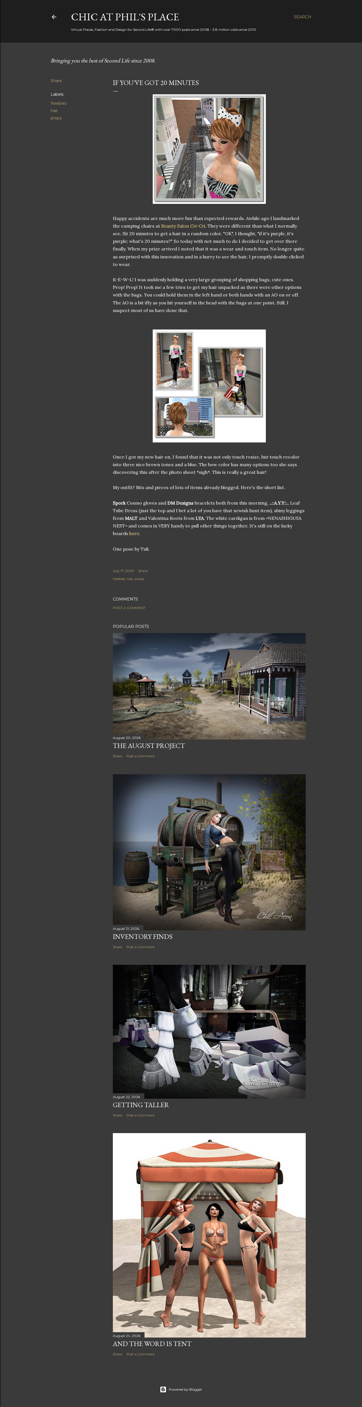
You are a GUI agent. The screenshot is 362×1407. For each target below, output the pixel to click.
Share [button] (56, 80)
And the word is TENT (152, 1343)
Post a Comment (129, 608)
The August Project (149, 745)
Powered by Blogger (185, 1389)
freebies (58, 103)
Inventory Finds (143, 936)
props (56, 118)
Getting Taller (141, 1104)
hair (54, 110)
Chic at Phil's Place (125, 16)
